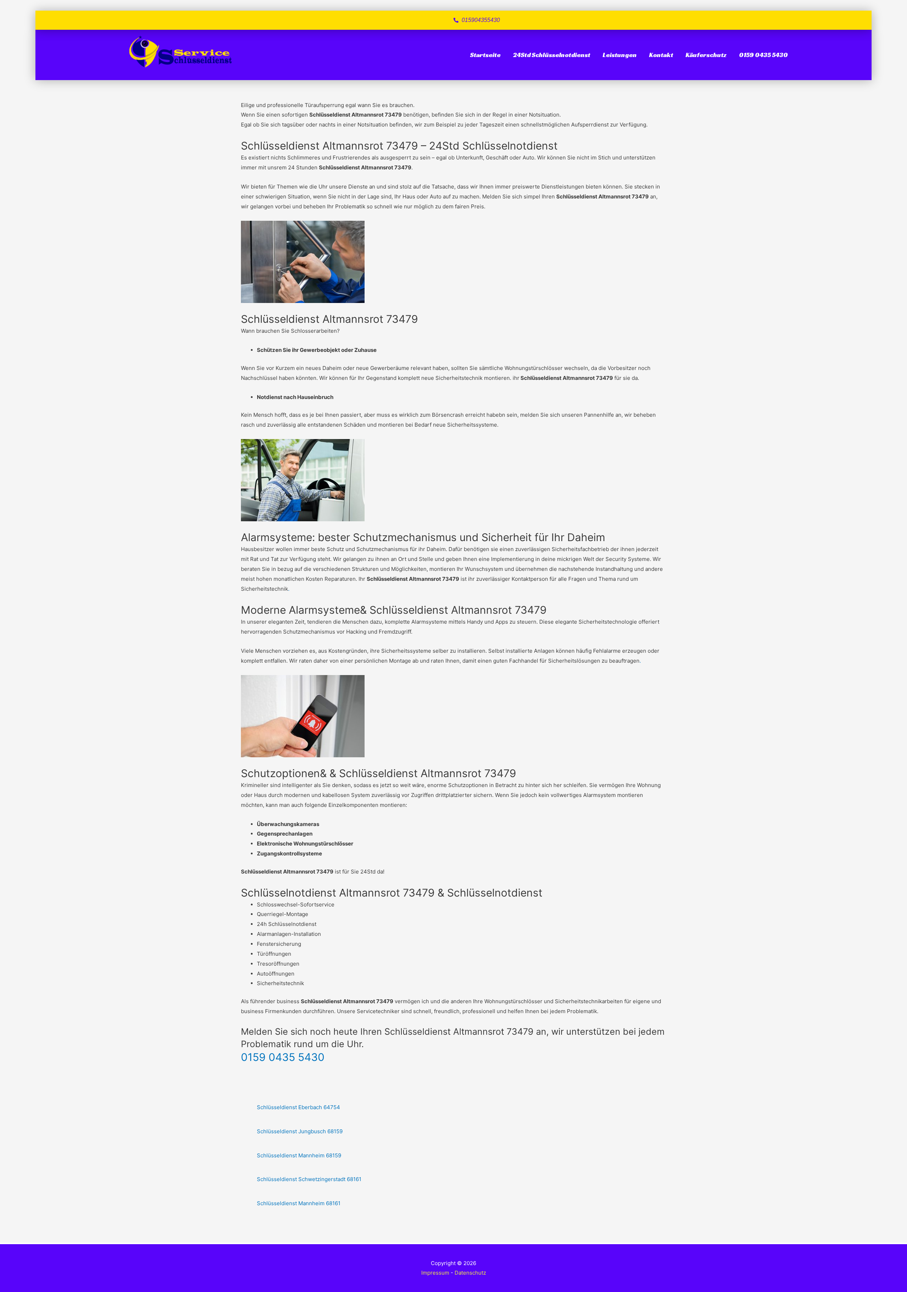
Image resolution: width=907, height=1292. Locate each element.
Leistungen (620, 55)
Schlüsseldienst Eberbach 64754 (298, 1107)
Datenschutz (470, 1272)
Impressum (435, 1272)
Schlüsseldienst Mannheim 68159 (299, 1155)
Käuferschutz (706, 55)
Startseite (485, 55)
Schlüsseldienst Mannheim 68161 (298, 1203)
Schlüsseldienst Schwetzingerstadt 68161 (309, 1179)
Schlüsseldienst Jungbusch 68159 (300, 1131)
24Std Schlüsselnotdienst (551, 55)
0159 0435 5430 (763, 55)
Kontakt (661, 55)
